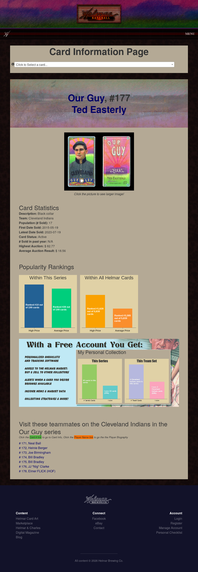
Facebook (99, 518)
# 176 (23, 466)
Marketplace (24, 523)
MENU (190, 33)
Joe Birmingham (39, 452)
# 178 (23, 471)
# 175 (23, 461)
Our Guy (86, 97)
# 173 (23, 452)
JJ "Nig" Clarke (38, 466)
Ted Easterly (99, 109)
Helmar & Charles (28, 528)
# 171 (23, 443)
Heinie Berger (37, 448)
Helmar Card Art (27, 518)
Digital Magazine (27, 532)
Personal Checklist (169, 532)
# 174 (23, 457)
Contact (99, 528)
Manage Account (170, 528)
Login (178, 518)
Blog (19, 537)
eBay (98, 523)
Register (176, 523)
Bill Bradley (36, 457)
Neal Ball (34, 443)
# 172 (23, 448)
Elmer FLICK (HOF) (41, 471)
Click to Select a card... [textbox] (31, 64)
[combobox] (94, 64)
